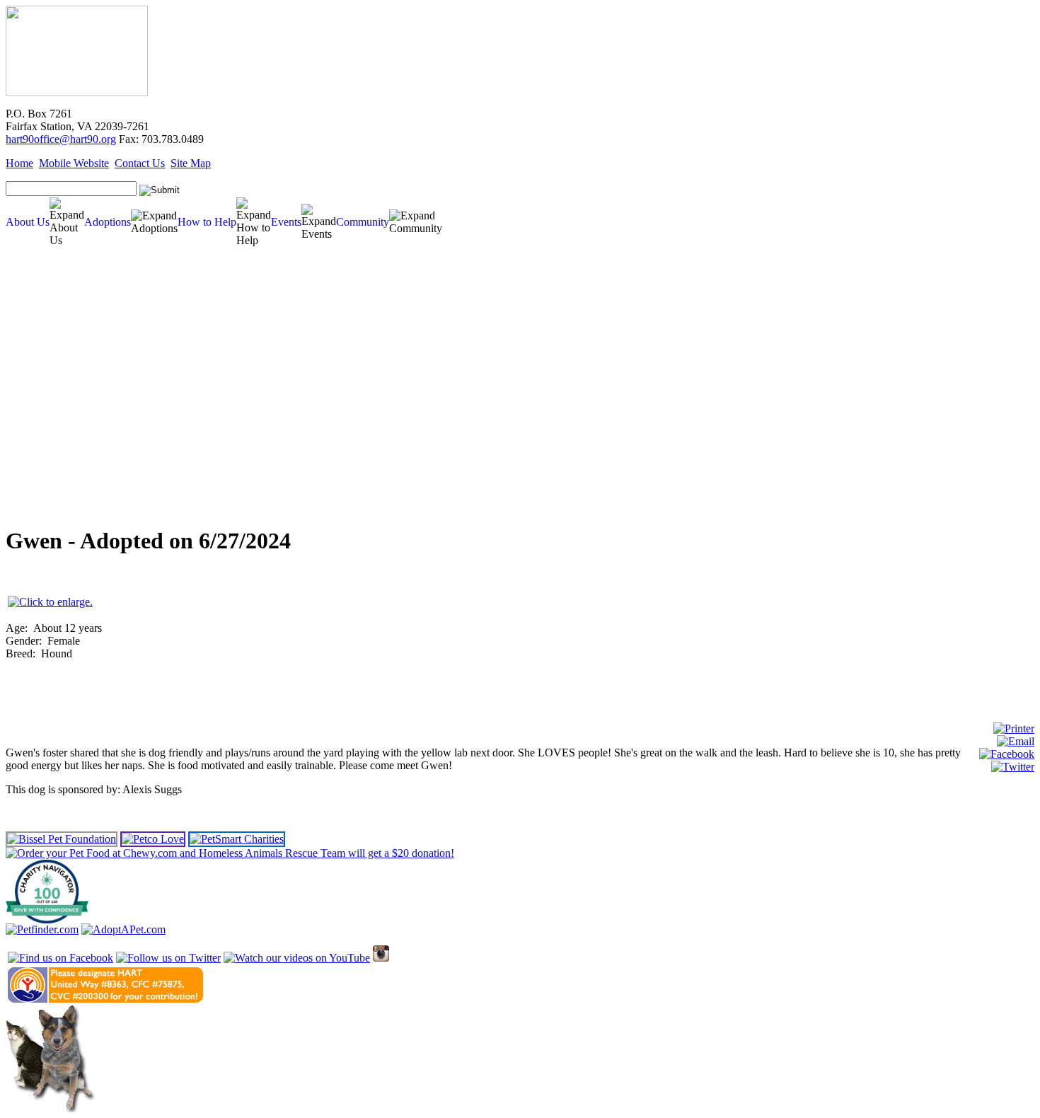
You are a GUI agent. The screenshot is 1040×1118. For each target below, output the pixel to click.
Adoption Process (38, 409)
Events (286, 222)
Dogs (20, 314)
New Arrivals (31, 335)
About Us (28, 222)
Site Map (191, 163)
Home (19, 163)
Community (362, 222)
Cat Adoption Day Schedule (48, 388)
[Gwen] (50, 602)
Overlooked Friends (41, 356)
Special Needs (32, 346)
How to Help (207, 222)
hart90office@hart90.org (61, 139)
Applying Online (33, 441)
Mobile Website (74, 163)
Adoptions (107, 222)
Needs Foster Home (41, 367)
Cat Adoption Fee (38, 430)
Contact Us (140, 163)
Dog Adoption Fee (39, 420)
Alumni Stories (31, 484)
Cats (19, 324)
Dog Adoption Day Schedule (50, 377)
